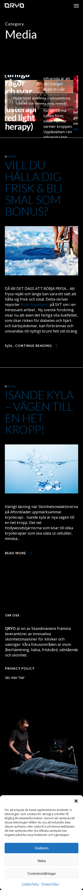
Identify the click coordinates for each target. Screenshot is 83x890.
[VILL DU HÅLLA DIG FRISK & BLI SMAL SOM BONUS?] (41, 283)
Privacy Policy (50, 884)
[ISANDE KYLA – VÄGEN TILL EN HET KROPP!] (41, 501)
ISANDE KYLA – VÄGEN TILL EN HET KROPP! (39, 412)
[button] (76, 801)
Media (12, 156)
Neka (42, 861)
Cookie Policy (30, 884)
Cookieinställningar (41, 873)
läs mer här (15, 677)
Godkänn (41, 848)
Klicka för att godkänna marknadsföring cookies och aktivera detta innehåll (41, 100)
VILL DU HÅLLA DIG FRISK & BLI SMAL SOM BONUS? (33, 188)
